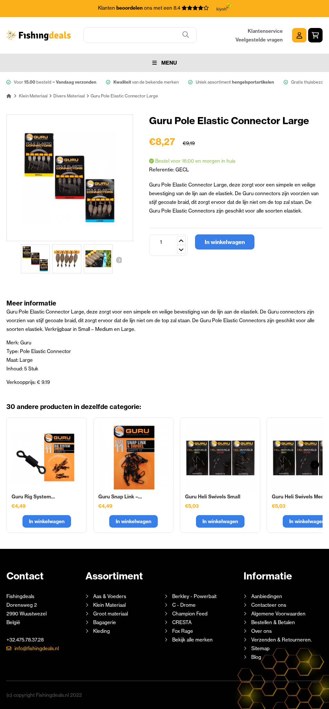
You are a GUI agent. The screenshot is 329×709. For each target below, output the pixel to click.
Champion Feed (190, 614)
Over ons (261, 631)
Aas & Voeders (109, 596)
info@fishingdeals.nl (36, 648)
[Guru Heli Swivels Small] (220, 458)
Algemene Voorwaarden (278, 614)
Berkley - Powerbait (194, 596)
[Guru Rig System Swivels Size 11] (47, 458)
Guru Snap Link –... (120, 497)
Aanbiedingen (266, 596)
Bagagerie (104, 622)
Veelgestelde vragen (259, 40)
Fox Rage (182, 631)
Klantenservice (265, 31)
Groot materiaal (110, 614)
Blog (255, 657)
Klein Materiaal (109, 605)
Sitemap (260, 648)
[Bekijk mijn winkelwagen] (315, 35)
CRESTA (181, 622)
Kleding (101, 631)
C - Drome (184, 605)
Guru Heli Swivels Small (212, 497)
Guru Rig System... (33, 497)
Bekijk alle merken (192, 640)
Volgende (118, 260)
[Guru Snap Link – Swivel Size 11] (133, 458)
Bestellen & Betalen (273, 622)
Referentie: (162, 170)
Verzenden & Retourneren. (281, 640)
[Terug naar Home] (8, 95)
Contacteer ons (268, 605)
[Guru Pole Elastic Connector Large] (35, 259)
